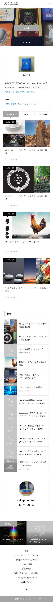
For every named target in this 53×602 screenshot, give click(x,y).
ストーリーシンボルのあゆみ (26, 555)
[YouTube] (28, 505)
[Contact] (33, 505)
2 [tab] (26, 42)
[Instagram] (24, 505)
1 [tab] (23, 42)
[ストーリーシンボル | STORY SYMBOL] (15, 3)
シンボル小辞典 (9, 122)
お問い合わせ (26, 582)
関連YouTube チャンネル (26, 560)
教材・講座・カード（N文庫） (26, 573)
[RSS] (26, 589)
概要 (26, 551)
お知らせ (26, 114)
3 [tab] (29, 42)
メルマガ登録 (26, 564)
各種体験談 (26, 569)
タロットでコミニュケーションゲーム (20, 104)
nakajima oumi (26, 500)
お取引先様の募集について (26, 578)
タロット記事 (42, 114)
